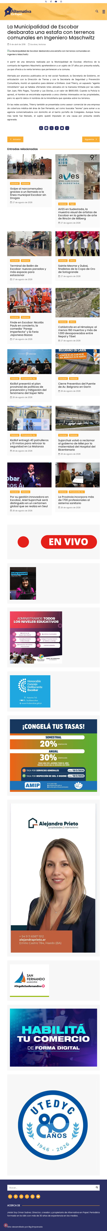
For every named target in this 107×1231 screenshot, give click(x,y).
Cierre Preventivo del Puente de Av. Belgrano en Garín (77, 385)
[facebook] (51, 1)
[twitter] (46, 1)
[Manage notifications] (6, 1225)
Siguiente (89, 139)
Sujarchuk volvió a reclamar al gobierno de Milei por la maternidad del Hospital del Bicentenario (76, 445)
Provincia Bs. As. (28, 378)
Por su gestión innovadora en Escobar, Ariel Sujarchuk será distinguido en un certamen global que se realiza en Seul (29, 501)
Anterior (17, 139)
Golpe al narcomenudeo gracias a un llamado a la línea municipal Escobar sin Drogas (28, 193)
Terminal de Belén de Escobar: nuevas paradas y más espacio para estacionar (28, 270)
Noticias (42, 44)
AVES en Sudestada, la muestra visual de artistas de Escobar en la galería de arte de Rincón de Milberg (77, 213)
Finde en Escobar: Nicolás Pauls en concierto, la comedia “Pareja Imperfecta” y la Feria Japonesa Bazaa (27, 329)
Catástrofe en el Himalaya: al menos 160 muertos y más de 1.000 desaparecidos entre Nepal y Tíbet (77, 331)
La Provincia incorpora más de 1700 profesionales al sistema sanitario (76, 500)
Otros (72, 260)
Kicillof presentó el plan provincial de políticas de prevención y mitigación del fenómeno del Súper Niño (28, 388)
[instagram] (61, 1)
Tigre (72, 204)
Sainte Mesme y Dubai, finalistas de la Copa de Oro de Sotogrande (76, 269)
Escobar (34, 44)
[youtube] (56, 1)
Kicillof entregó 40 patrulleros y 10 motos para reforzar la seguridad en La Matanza (29, 443)
